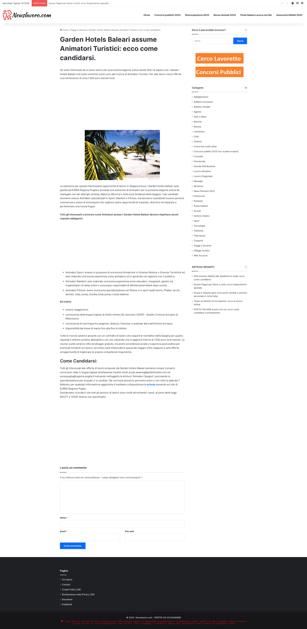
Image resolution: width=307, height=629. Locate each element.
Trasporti (198, 240)
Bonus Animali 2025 (225, 15)
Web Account (201, 255)
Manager (198, 181)
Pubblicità (67, 604)
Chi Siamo (67, 579)
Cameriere (199, 131)
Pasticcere (199, 196)
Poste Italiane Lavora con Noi (256, 15)
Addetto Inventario (203, 102)
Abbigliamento (201, 97)
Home (147, 15)
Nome (64, 517)
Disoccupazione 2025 (197, 15)
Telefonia (198, 230)
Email (63, 531)
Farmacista (199, 161)
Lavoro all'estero (202, 171)
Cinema (198, 141)
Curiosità (198, 156)
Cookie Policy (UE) (71, 589)
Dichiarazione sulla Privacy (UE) (78, 594)
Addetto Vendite (202, 107)
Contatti (66, 584)
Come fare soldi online (205, 146)
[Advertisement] (122, 106)
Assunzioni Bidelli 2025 (289, 15)
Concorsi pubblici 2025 (167, 15)
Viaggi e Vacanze (78, 30)
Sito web (129, 531)
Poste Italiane (201, 206)
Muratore (198, 186)
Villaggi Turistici (202, 250)
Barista (197, 126)
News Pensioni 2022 (204, 191)
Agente (197, 111)
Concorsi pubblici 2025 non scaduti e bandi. (216, 151)
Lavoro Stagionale (203, 176)
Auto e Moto (200, 116)
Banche (198, 121)
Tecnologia (199, 225)
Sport (196, 221)
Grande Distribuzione (204, 166)
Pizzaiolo (198, 201)
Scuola (197, 211)
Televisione (199, 235)
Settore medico (202, 216)
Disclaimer (67, 599)
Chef (196, 136)
